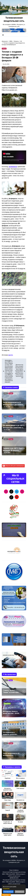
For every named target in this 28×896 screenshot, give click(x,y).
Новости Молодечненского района (12, 701)
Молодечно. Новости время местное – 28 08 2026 (11, 713)
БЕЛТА (10, 355)
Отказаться (20, 892)
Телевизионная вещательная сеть (14, 19)
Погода (4, 48)
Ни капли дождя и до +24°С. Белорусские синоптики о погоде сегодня (14, 427)
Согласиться (8, 892)
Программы (7, 703)
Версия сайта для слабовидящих (14, 465)
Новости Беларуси (13, 722)
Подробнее (6, 888)
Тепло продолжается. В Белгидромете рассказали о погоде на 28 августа (13, 404)
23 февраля (13, 167)
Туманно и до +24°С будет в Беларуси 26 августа (13, 449)
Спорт (10, 680)
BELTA (5, 393)
